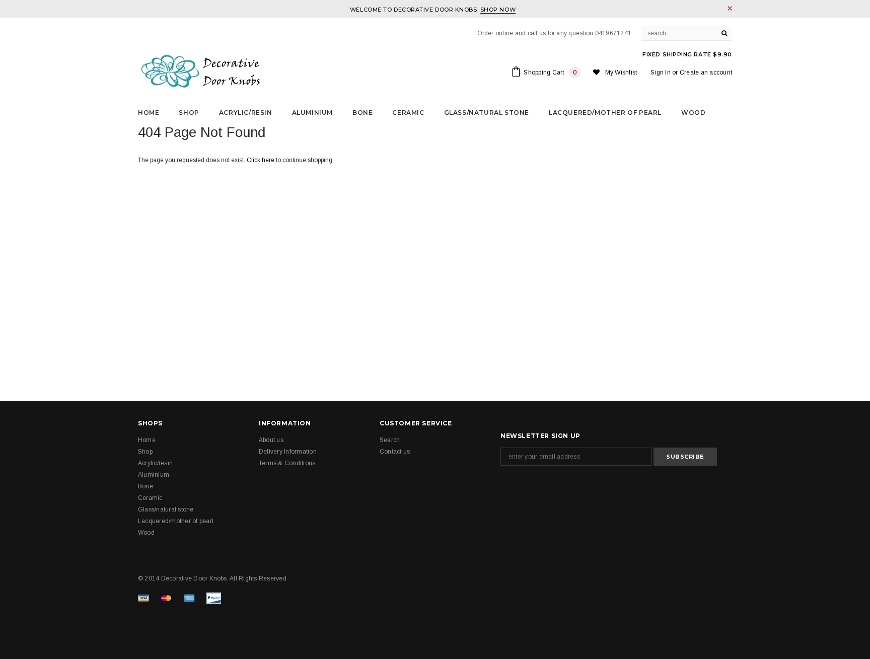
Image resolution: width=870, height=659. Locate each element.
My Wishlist (621, 72)
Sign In (660, 72)
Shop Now (498, 9)
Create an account (706, 72)
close (730, 8)
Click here (261, 160)
